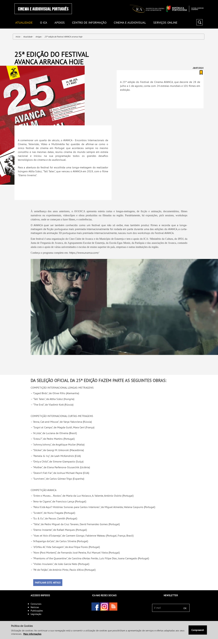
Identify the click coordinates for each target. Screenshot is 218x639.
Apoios (59, 22)
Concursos (36, 603)
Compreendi (197, 630)
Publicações (37, 610)
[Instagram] (104, 606)
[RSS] (113, 606)
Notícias (35, 607)
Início (17, 36)
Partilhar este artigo (48, 582)
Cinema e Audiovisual (130, 22)
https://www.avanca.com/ (84, 252)
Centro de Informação (89, 22)
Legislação (36, 614)
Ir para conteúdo (199, 1)
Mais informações (32, 633)
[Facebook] (95, 606)
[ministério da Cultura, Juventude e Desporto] (185, 9)
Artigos (38, 36)
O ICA (43, 22)
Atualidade (27, 36)
